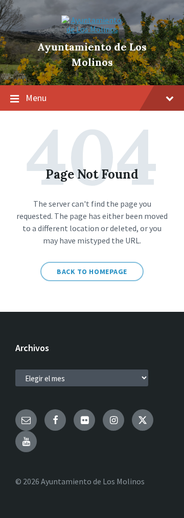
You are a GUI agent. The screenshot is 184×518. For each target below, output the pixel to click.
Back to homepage (92, 271)
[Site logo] (92, 29)
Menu (36, 98)
